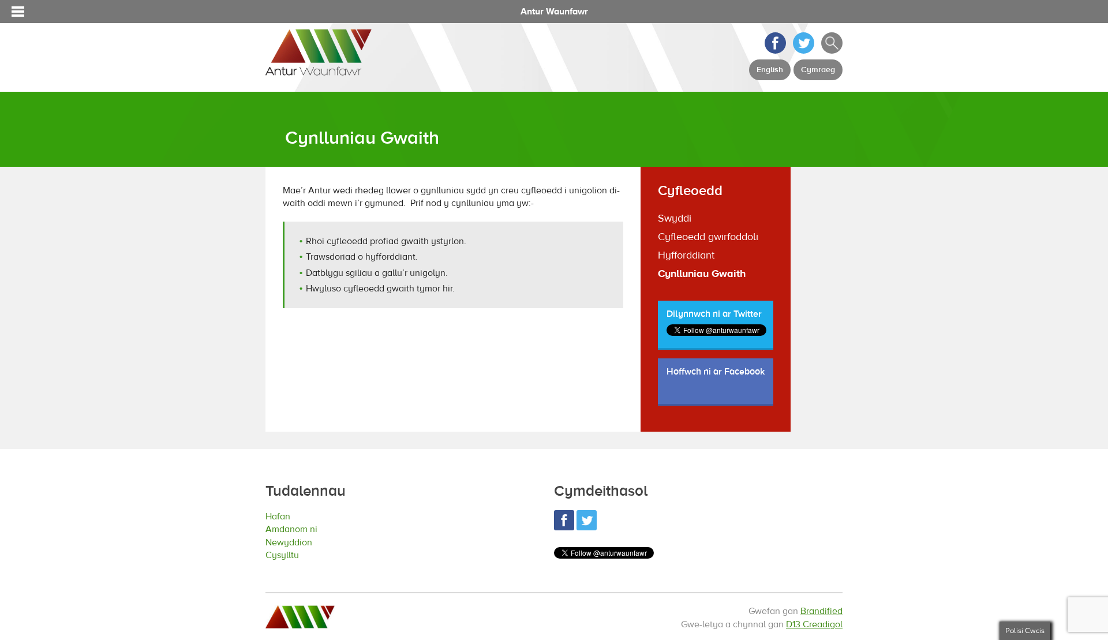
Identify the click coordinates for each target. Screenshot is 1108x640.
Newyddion (294, 543)
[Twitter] (803, 51)
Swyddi (674, 218)
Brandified (821, 611)
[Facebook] (775, 51)
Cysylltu (286, 556)
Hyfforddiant (686, 255)
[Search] (832, 51)
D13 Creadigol (814, 624)
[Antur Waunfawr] (318, 69)
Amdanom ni (297, 529)
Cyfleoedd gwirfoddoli (708, 237)
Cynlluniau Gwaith (702, 273)
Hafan (281, 516)
